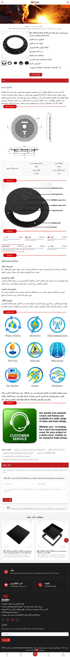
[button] (66, 540)
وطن (28, 26)
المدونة (37, 648)
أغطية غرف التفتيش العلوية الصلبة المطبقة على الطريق (18, 453)
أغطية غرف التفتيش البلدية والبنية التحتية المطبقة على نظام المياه (20, 459)
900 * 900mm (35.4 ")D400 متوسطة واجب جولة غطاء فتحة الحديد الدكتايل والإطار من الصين (34, 478)
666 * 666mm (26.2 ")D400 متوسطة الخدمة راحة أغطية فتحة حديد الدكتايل (51, 552)
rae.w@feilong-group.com (18, 586)
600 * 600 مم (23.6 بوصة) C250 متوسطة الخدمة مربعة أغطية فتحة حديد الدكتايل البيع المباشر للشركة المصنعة (17, 552)
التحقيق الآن (35, 74)
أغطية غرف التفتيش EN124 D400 (46, 453)
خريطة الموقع (44, 648)
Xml (62, 648)
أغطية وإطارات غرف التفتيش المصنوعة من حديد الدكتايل (29, 450)
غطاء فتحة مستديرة (37, 26)
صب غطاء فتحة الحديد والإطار (56, 450)
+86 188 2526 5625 (50, 586)
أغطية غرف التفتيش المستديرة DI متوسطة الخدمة (16, 456)
